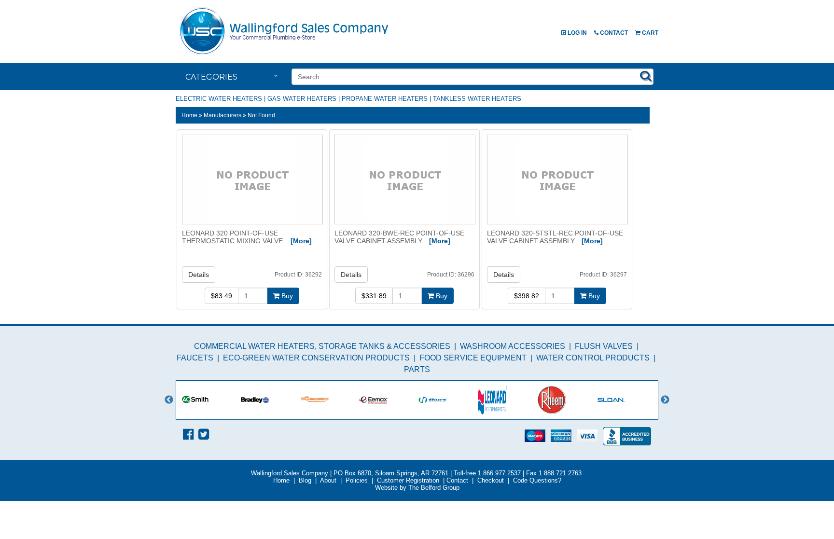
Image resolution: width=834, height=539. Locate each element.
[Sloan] (626, 400)
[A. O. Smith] (210, 400)
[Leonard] (507, 400)
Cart (649, 32)
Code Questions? (537, 480)
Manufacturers (222, 115)
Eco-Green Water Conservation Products (316, 358)
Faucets (195, 358)
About (328, 480)
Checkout (490, 480)
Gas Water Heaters (301, 98)
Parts (417, 369)
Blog (305, 480)
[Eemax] (388, 400)
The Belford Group (433, 487)
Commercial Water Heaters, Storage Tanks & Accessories (322, 346)
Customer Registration (408, 480)
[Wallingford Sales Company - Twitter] (203, 434)
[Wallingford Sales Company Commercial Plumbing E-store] (284, 54)
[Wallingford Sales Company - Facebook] (188, 434)
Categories (211, 77)
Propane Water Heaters (385, 98)
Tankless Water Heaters (477, 98)
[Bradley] (270, 400)
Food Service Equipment (473, 358)
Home (189, 115)
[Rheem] (567, 400)
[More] (301, 241)
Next (665, 400)
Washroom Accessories (512, 346)
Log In (576, 32)
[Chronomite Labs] (329, 400)
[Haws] (448, 400)
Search (646, 76)
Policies (357, 480)
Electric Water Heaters (219, 98)
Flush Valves (604, 346)
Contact (613, 32)
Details (198, 274)
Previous (169, 400)
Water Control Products (593, 358)
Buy (286, 296)
